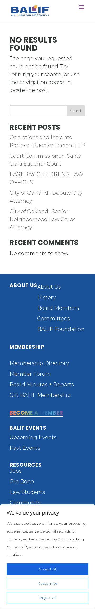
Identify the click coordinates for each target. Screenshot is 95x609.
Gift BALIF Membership (40, 395)
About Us (49, 287)
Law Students (27, 492)
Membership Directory (39, 363)
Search (76, 110)
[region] (47, 556)
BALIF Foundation (60, 329)
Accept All (47, 569)
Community (25, 502)
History (46, 297)
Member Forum (30, 374)
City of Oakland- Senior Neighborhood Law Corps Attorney (43, 219)
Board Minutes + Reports (42, 384)
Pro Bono (22, 481)
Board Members (58, 308)
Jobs (16, 471)
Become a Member (36, 412)
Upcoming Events (33, 437)
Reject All (47, 597)
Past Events (25, 448)
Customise (48, 583)
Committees (53, 318)
